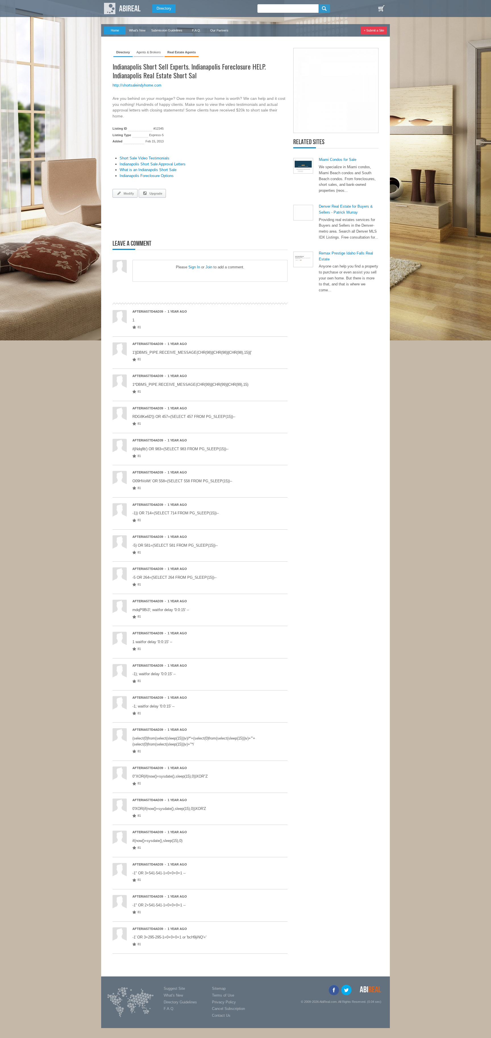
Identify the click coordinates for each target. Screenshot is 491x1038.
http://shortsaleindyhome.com (137, 85)
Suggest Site (174, 988)
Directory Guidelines (180, 1002)
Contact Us (221, 1015)
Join (208, 267)
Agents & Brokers (148, 52)
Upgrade (155, 193)
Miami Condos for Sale (337, 159)
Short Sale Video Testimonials (144, 158)
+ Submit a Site (374, 30)
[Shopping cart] (381, 8)
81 (139, 327)
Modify (128, 193)
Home (115, 30)
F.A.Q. (196, 30)
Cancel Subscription (228, 1009)
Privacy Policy (224, 1002)
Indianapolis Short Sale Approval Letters (153, 164)
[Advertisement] (179, 217)
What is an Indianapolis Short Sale (148, 170)
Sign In (194, 267)
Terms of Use (223, 995)
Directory (164, 8)
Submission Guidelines (166, 30)
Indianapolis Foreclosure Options (147, 176)
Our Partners (219, 30)
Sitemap (219, 988)
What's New (137, 30)
